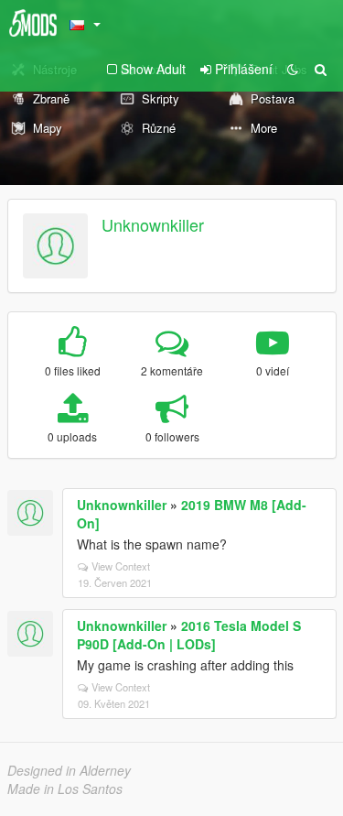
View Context (120, 566)
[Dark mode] (292, 69)
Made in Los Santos (65, 788)
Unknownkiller (153, 224)
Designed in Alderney (69, 770)
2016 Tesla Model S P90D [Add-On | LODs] (189, 634)
